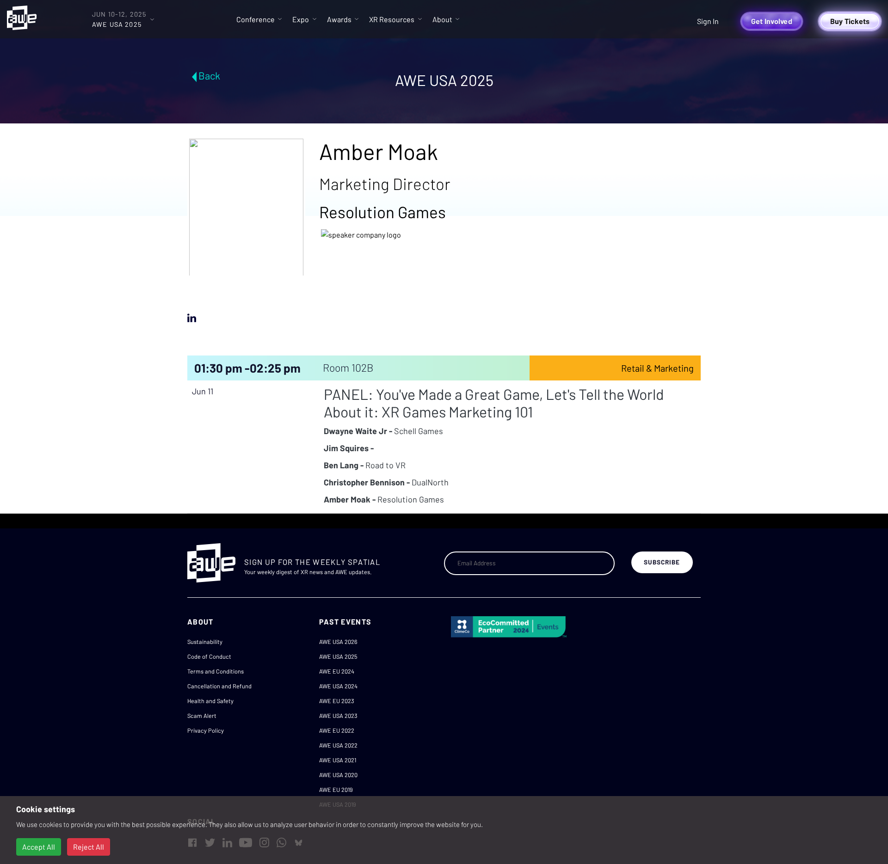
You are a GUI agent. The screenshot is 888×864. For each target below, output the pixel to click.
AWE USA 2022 (338, 745)
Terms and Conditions (215, 671)
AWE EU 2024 (336, 671)
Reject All (88, 846)
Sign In (708, 21)
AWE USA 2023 (338, 715)
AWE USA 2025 (338, 656)
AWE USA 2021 (337, 760)
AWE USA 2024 (338, 686)
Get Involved (771, 21)
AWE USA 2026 (338, 641)
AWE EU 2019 (336, 789)
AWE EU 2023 (336, 701)
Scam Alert (201, 715)
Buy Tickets (850, 21)
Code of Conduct (209, 656)
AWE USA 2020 (338, 774)
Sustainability (204, 641)
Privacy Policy (205, 730)
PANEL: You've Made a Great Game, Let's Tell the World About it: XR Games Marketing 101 (494, 402)
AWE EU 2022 (336, 730)
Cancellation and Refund (219, 686)
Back (209, 75)
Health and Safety (210, 701)
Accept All (38, 846)
